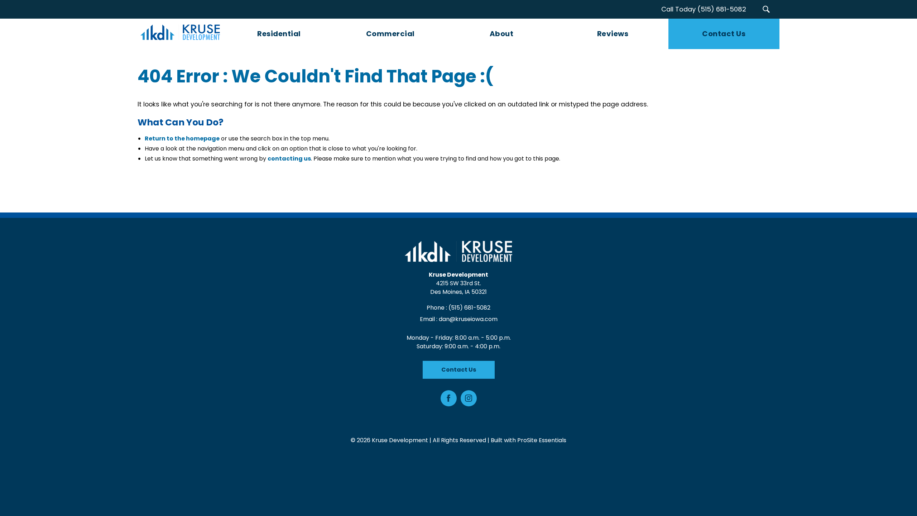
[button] (766, 9)
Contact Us (458, 370)
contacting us (289, 158)
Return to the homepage (182, 138)
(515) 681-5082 (469, 308)
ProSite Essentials (541, 440)
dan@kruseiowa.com (468, 319)
